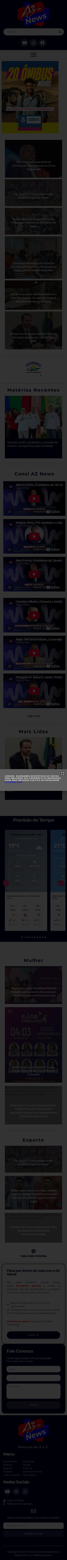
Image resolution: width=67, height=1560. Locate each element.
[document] (33, 780)
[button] (62, 773)
